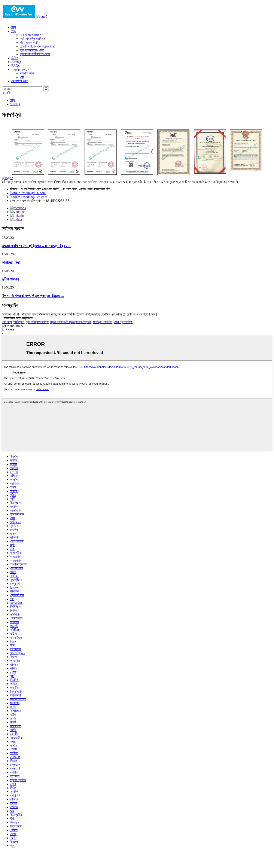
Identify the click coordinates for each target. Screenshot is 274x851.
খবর (22, 77)
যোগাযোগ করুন (19, 81)
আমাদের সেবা (11, 262)
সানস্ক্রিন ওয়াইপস (102, 322)
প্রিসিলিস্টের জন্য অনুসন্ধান (17, 318)
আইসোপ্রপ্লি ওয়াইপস (32, 38)
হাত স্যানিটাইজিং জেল (32, 50)
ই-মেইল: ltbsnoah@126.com (28, 197)
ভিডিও (14, 58)
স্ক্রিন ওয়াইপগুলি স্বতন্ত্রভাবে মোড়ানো (70, 322)
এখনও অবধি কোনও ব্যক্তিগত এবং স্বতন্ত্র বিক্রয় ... (36, 246)
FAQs (15, 65)
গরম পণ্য (7, 322)
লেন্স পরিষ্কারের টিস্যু (37, 322)
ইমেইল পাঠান (9, 330)
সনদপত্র (16, 62)
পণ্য (13, 31)
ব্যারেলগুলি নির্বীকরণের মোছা (35, 54)
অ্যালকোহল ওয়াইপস (31, 35)
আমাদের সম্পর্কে (20, 69)
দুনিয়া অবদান (10, 279)
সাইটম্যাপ (18, 322)
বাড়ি (13, 27)
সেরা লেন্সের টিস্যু (123, 322)
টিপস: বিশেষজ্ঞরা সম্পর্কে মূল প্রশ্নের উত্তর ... (33, 295)
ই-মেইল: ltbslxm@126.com (28, 193)
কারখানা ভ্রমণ (27, 73)
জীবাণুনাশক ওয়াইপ (30, 42)
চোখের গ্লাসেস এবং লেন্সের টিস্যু (37, 46)
